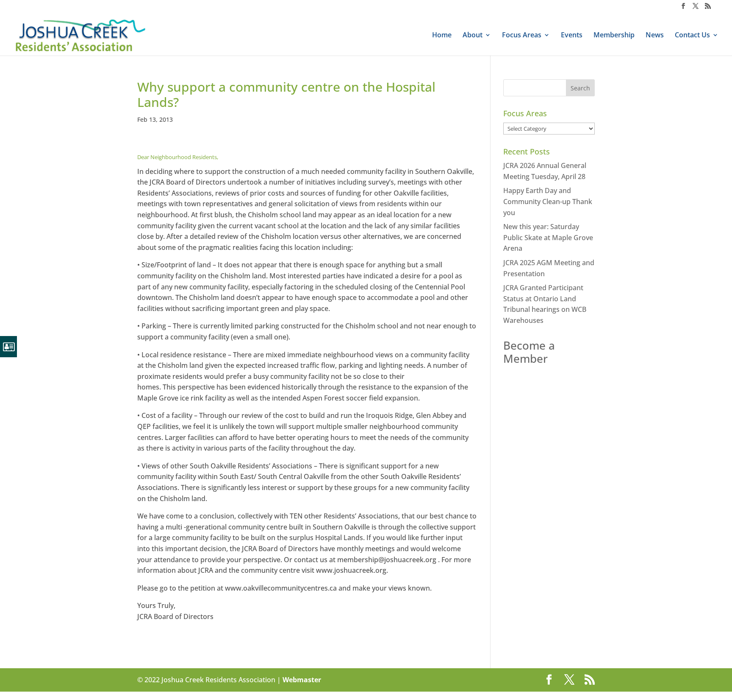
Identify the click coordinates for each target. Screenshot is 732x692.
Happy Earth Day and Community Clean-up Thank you (547, 201)
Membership (614, 35)
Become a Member (529, 352)
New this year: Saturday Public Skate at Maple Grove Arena (548, 237)
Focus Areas (521, 35)
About (472, 35)
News (655, 35)
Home (442, 35)
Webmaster (302, 679)
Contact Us (692, 35)
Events (571, 35)
